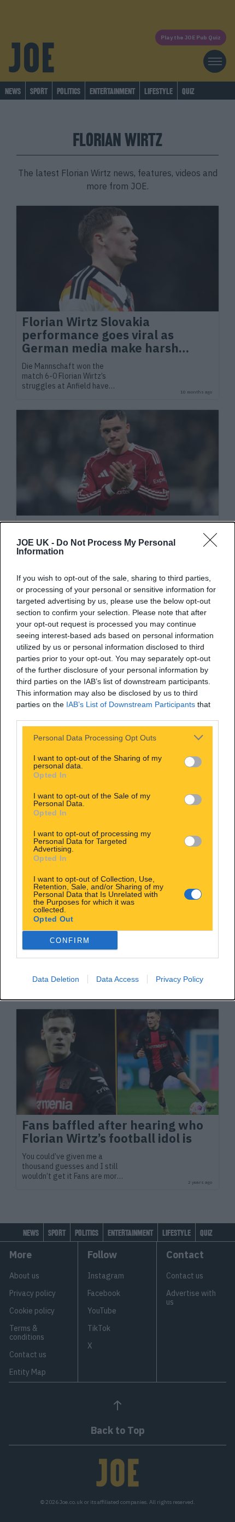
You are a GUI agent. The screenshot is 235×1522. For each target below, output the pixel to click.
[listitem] (117, 737)
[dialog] (117, 761)
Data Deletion (55, 979)
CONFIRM (70, 940)
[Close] (213, 543)
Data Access (117, 979)
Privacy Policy (179, 979)
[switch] (193, 761)
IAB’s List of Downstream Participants (130, 704)
